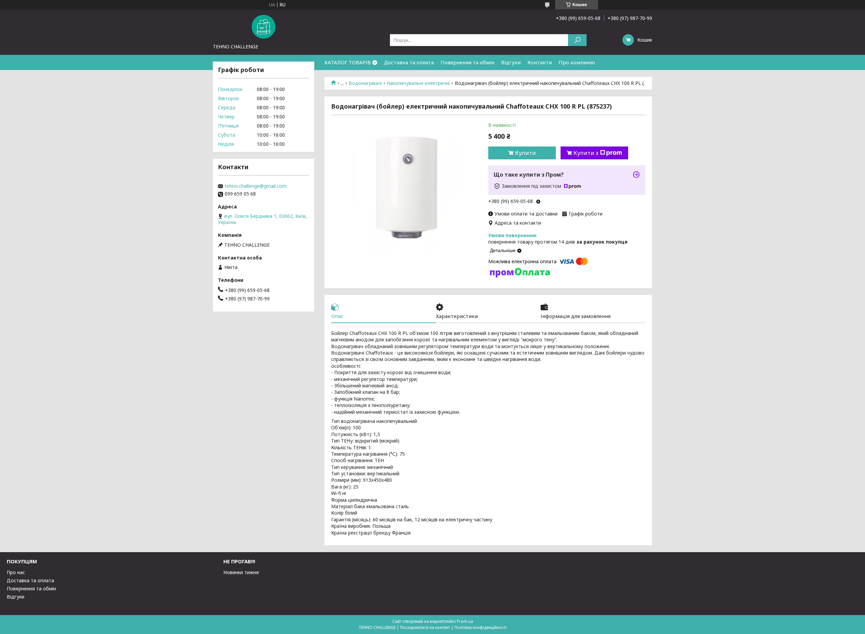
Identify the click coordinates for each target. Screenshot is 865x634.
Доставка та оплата (409, 62)
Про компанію (577, 62)
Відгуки (511, 62)
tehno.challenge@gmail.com (256, 186)
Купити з (585, 153)
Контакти (539, 62)
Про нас (16, 572)
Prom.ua (465, 621)
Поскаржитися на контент (425, 627)
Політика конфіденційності (480, 627)
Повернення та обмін (467, 62)
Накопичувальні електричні (418, 83)
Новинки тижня (241, 572)
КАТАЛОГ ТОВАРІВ (347, 62)
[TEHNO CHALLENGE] (263, 26)
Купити (525, 153)
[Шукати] (577, 40)
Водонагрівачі (365, 83)
